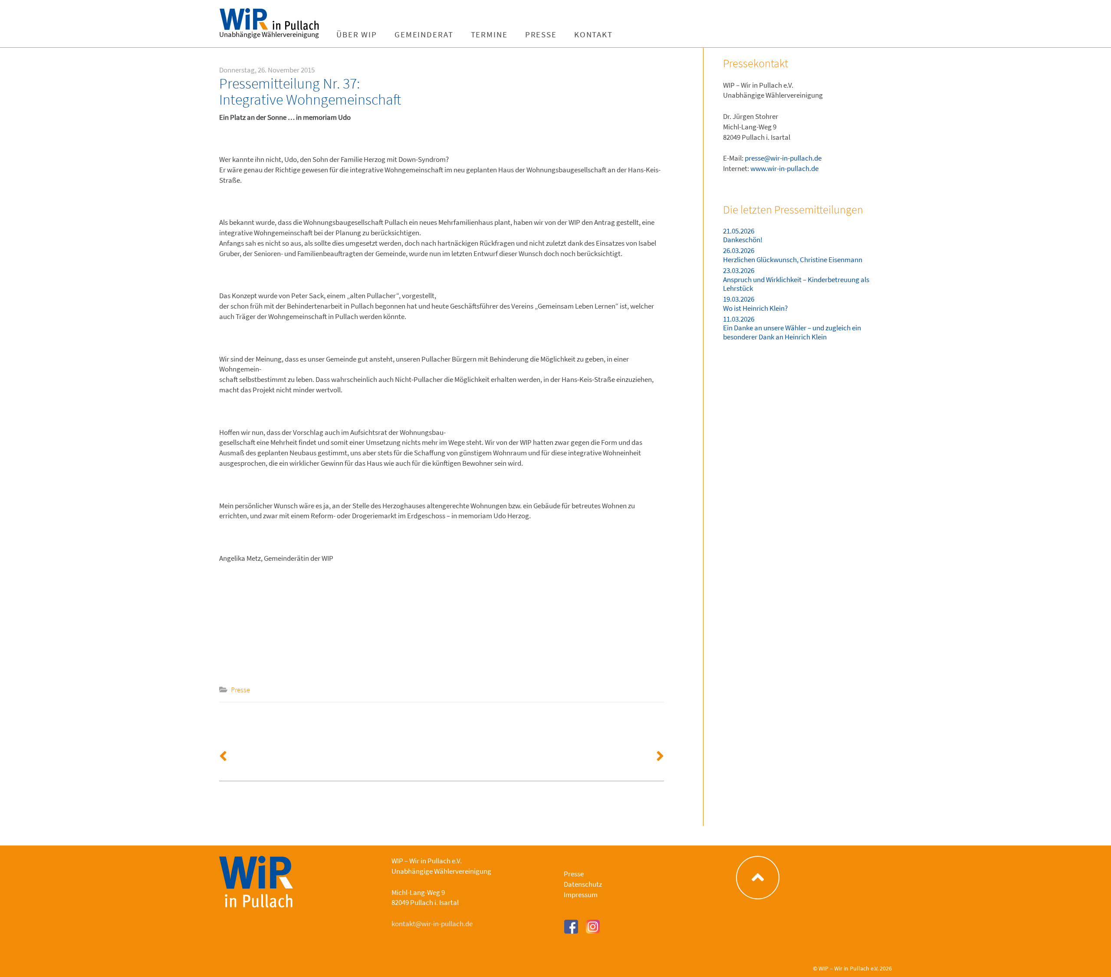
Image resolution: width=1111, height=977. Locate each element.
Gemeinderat (424, 34)
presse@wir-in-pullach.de (783, 158)
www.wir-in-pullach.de (784, 168)
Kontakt (593, 34)
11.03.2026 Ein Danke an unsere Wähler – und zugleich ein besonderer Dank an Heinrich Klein (792, 328)
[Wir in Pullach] (273, 20)
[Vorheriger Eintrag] (330, 752)
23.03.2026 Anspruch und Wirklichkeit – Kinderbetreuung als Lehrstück (796, 279)
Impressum (581, 894)
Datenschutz (583, 884)
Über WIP (356, 34)
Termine (489, 34)
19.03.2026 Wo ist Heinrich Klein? (755, 303)
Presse (541, 34)
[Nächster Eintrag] (553, 752)
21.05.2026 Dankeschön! (743, 235)
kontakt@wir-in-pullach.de (432, 923)
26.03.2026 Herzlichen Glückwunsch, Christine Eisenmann (792, 255)
